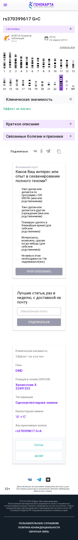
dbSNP (39, 456)
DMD (19, 370)
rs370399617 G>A (29, 431)
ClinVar (39, 445)
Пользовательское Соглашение (39, 523)
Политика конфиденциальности (39, 527)
